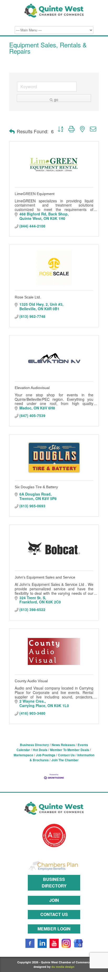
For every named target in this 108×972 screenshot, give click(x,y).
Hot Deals (40, 750)
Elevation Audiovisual (32, 388)
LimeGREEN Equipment (35, 194)
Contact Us (66, 755)
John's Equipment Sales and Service (45, 577)
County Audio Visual (31, 681)
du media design (62, 967)
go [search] (56, 99)
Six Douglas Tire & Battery (36, 487)
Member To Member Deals (69, 750)
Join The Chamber (65, 760)
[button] (12, 131)
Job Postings (45, 755)
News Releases (63, 745)
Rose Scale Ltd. (28, 297)
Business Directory (34, 745)
